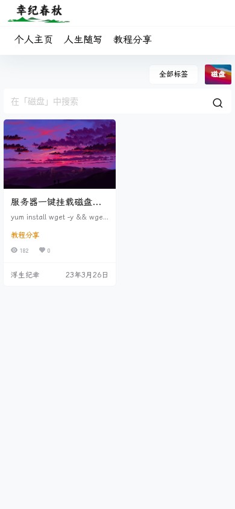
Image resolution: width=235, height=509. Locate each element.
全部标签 (173, 74)
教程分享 (132, 39)
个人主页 (33, 39)
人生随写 (83, 39)
